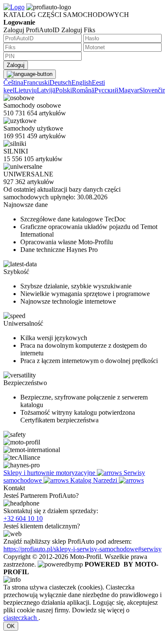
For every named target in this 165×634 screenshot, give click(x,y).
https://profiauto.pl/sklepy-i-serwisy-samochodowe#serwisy (82, 549)
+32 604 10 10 (23, 518)
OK (11, 626)
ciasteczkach (20, 617)
